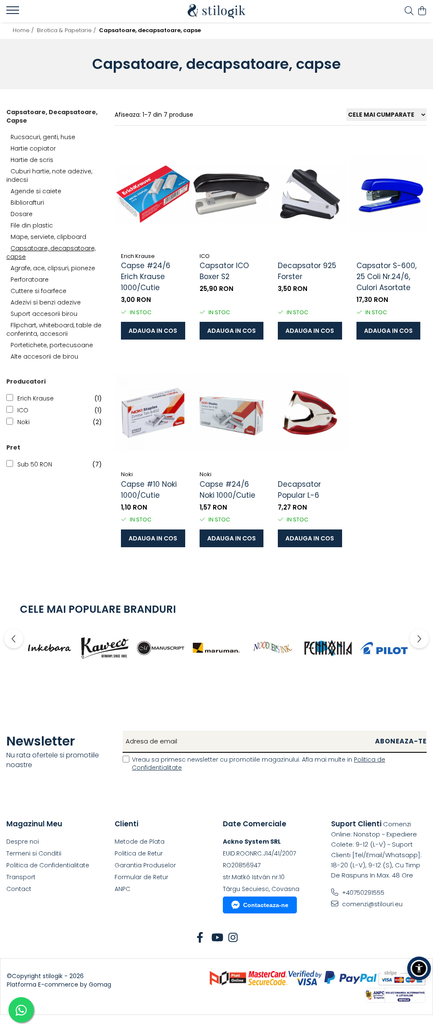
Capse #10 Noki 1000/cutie (149, 489)
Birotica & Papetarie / (67, 30)
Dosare (22, 214)
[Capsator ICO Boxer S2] (231, 194)
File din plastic (32, 225)
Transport (21, 877)
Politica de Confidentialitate (47, 865)
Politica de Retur (139, 853)
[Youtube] (216, 938)
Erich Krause (35, 398)
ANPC (122, 889)
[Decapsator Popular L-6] (309, 412)
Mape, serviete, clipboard (48, 237)
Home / (24, 30)
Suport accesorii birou (44, 314)
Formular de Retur (141, 877)
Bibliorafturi (27, 202)
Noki (23, 422)
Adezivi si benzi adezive (46, 302)
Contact (18, 889)
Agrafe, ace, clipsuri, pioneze (53, 268)
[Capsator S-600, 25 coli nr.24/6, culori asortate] (388, 194)
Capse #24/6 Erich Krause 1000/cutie (145, 276)
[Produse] (13, 12)
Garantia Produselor (145, 865)
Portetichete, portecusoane (52, 345)
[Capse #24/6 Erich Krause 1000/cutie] (153, 194)
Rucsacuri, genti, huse (43, 137)
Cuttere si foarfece (38, 291)
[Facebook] (200, 938)
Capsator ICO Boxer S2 (224, 271)
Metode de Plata (139, 841)
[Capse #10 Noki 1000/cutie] (153, 412)
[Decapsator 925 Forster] (309, 194)
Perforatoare (30, 279)
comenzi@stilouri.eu (371, 904)
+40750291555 (362, 892)
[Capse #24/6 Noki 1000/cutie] (231, 412)
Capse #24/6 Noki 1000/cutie (227, 489)
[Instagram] (233, 938)
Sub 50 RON (34, 464)
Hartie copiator (33, 148)
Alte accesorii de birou (44, 356)
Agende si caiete (36, 191)
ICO (22, 410)
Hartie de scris (32, 160)
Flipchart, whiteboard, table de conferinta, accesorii (53, 329)
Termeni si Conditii (33, 853)
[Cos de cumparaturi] (422, 11)
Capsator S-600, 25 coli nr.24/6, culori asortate (386, 276)
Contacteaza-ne (265, 905)
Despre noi (22, 841)
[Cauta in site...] (409, 11)
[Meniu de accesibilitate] (419, 968)
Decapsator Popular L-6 (299, 489)
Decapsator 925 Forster (307, 271)
